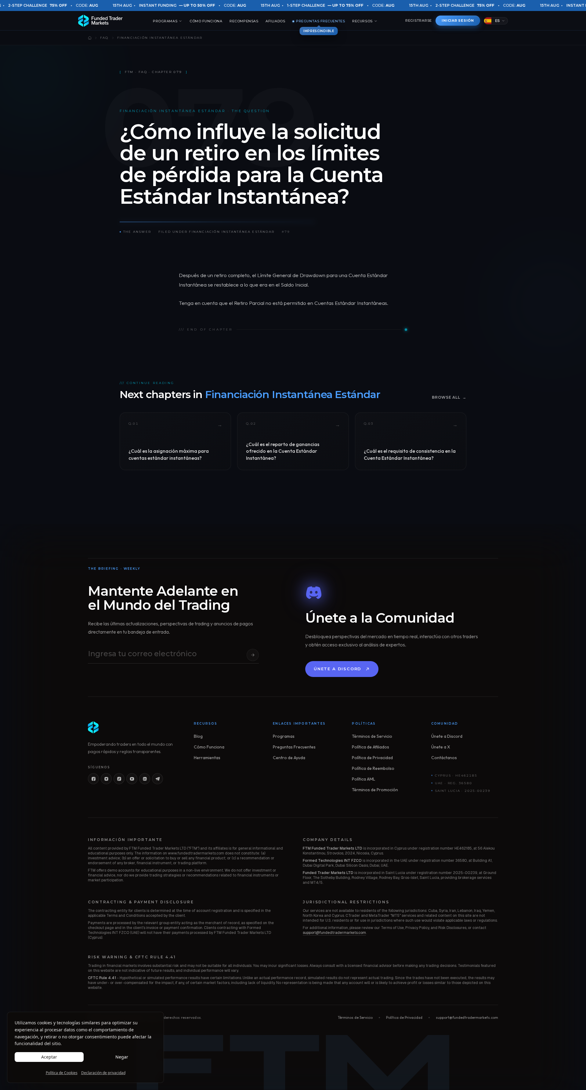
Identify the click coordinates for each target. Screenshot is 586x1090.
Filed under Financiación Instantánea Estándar (216, 232)
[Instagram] (106, 778)
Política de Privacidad (372, 757)
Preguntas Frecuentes (318, 21)
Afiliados (275, 21)
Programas (165, 21)
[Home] (90, 38)
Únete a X (440, 747)
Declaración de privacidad (103, 1072)
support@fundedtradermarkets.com (334, 932)
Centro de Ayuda (289, 757)
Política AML (363, 779)
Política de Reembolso (373, 768)
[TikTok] (119, 778)
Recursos (362, 21)
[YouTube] (131, 778)
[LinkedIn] (144, 778)
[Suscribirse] (253, 655)
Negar (121, 1057)
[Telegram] (157, 778)
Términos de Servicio (372, 736)
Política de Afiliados (370, 747)
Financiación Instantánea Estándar (160, 38)
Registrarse (418, 20)
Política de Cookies (62, 1072)
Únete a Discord (337, 668)
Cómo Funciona (206, 21)
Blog (198, 736)
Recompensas (244, 21)
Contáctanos (444, 757)
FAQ (104, 38)
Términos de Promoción (375, 789)
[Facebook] (93, 778)
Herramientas (207, 757)
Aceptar (49, 1057)
